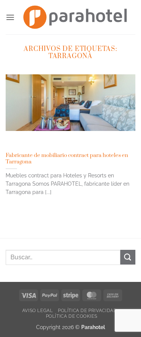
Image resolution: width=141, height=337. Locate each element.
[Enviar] (127, 257)
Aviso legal (37, 310)
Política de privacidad (87, 310)
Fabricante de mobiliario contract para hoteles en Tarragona (67, 158)
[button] (10, 17)
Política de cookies (71, 316)
